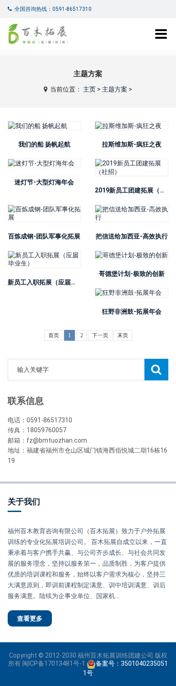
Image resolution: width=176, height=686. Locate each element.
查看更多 (29, 618)
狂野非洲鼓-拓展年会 (132, 311)
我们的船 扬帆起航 (44, 144)
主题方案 (114, 89)
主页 (89, 89)
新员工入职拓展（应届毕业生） (52, 282)
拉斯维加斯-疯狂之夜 (132, 144)
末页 (122, 335)
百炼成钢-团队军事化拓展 (44, 236)
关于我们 (24, 501)
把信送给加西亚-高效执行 (132, 236)
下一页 (100, 335)
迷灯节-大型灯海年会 (44, 182)
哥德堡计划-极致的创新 (132, 273)
